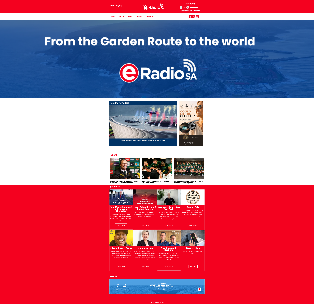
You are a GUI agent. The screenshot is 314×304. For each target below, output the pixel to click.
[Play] (181, 7)
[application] (190, 7)
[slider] (193, 7)
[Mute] (187, 7)
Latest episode (121, 225)
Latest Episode (169, 225)
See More (192, 266)
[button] (137, 143)
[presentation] (110, 125)
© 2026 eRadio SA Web (157, 302)
